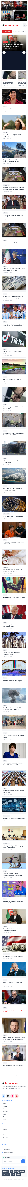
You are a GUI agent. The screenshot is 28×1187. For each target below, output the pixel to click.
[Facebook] (3, 1096)
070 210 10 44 (7, 1149)
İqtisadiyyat (5, 1111)
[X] (8, 1096)
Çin (11, 1171)
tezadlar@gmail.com (8, 1152)
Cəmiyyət (5, 1108)
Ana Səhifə (5, 1126)
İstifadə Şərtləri (18, 1182)
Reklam (4, 1134)
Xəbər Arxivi (5, 1140)
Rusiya (16, 1171)
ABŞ (8, 1174)
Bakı (4, 1174)
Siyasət (4, 1119)
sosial (13, 1174)
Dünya (4, 1103)
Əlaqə (4, 1132)
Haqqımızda (5, 1129)
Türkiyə (18, 1174)
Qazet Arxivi (5, 1137)
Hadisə (4, 1114)
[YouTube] (17, 1096)
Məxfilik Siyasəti (10, 1182)
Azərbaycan (5, 1171)
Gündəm (5, 1106)
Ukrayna (22, 1171)
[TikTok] (12, 1096)
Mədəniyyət (5, 1116)
